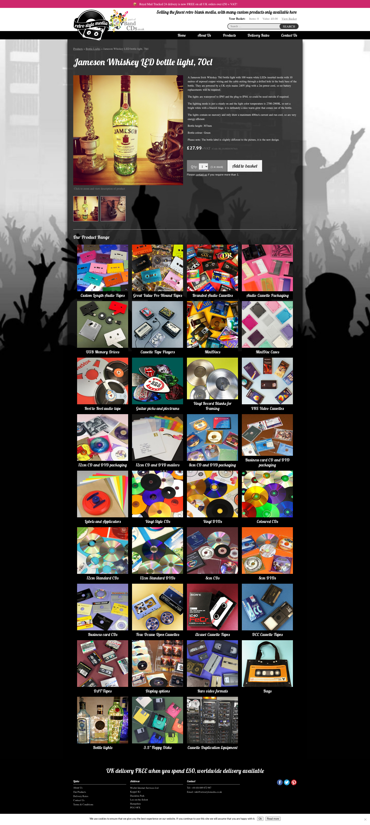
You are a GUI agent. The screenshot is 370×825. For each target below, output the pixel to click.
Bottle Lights (93, 49)
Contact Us (289, 35)
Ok (260, 818)
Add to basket (244, 166)
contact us (201, 174)
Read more (273, 818)
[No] (365, 819)
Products (229, 35)
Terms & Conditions (83, 804)
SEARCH (289, 26)
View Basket (289, 18)
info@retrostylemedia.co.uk (208, 792)
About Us (204, 35)
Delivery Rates (258, 35)
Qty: (194, 166)
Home (181, 35)
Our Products (79, 792)
